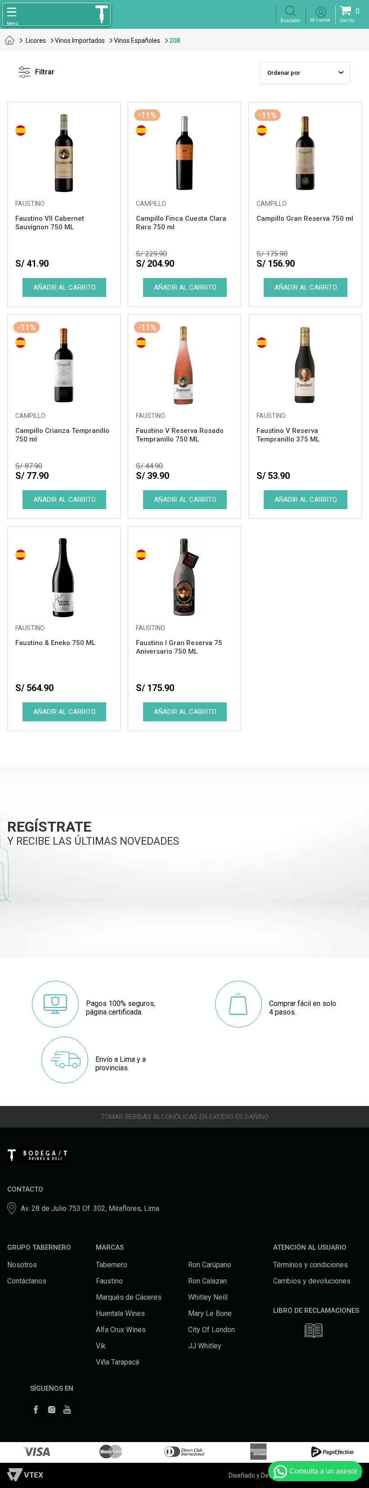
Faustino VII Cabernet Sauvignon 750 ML (49, 222)
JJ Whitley (204, 1346)
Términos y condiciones (310, 1264)
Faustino (109, 1281)
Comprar (63, 287)
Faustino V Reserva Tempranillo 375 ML (288, 435)
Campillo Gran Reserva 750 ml (304, 218)
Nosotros (22, 1264)
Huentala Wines (120, 1313)
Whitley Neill (208, 1297)
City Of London (211, 1329)
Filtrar (44, 72)
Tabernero (111, 1264)
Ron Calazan (207, 1281)
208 (174, 40)
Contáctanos (26, 1281)
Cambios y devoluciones (312, 1281)
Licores (36, 40)
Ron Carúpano (209, 1264)
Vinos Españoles (137, 40)
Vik (101, 1346)
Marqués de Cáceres (129, 1297)
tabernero (9, 40)
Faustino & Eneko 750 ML (55, 643)
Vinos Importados (80, 40)
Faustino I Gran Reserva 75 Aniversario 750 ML (179, 647)
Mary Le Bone (210, 1313)
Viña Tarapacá (117, 1362)
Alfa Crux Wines (121, 1329)
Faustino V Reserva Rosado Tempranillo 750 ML (180, 435)
